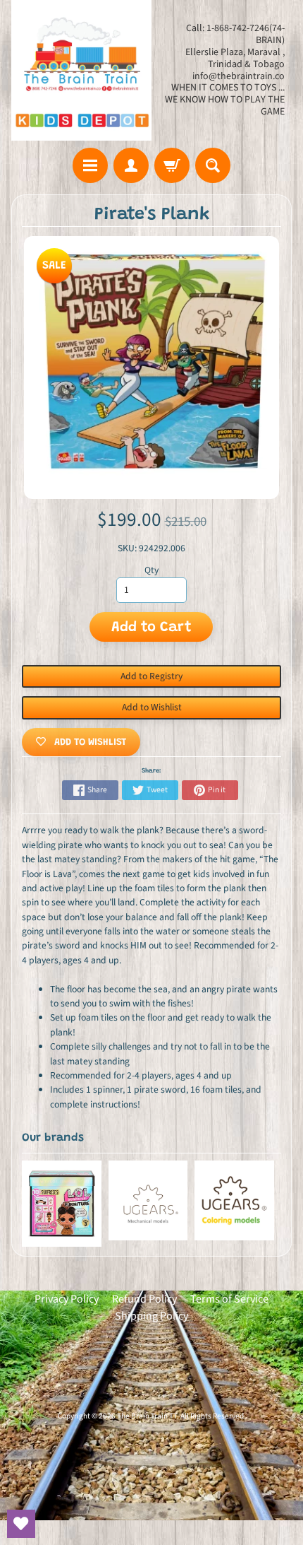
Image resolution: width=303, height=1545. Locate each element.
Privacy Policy (67, 1299)
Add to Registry (151, 676)
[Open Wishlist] (21, 1524)
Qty (151, 570)
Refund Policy (144, 1299)
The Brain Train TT (147, 1416)
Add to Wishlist (152, 707)
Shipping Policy (151, 1316)
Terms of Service (229, 1299)
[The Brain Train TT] (81, 70)
